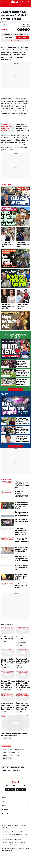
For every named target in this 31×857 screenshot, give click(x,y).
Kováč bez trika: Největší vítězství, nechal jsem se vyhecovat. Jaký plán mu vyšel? (22, 363)
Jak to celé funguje (15, 40)
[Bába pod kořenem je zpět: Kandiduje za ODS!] (7, 522)
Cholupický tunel (6, 770)
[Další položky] (28, 5)
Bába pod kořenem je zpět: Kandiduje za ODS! (21, 520)
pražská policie (15, 767)
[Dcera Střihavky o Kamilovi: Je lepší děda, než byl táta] (7, 586)
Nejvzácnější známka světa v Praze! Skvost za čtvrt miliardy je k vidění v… (22, 540)
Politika (3, 424)
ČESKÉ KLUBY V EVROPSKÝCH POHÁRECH (15, 336)
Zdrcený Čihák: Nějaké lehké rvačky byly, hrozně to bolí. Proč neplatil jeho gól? (22, 381)
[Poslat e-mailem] (28, 29)
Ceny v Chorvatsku (7, 758)
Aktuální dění (6, 746)
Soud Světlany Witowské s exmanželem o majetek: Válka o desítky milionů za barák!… (21, 495)
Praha (20, 770)
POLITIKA (4, 394)
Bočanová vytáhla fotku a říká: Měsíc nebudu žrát (21, 567)
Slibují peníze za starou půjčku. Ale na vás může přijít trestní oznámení (21, 514)
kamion (3, 767)
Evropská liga (5, 367)
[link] (7, 786)
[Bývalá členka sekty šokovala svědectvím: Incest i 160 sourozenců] (7, 559)
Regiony (5, 755)
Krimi (19, 752)
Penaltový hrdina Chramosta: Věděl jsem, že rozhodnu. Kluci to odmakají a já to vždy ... (22, 372)
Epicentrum (12, 752)
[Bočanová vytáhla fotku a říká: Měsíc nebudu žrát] (7, 568)
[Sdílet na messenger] (23, 29)
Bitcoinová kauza (14, 755)
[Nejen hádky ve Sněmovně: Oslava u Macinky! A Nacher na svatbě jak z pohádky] (7, 531)
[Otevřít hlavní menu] (1, 1)
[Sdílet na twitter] (21, 29)
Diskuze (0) (4, 29)
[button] (10, 789)
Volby (10, 749)
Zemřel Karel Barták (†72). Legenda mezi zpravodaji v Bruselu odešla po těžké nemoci (22, 438)
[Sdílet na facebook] (18, 29)
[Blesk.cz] (15, 1)
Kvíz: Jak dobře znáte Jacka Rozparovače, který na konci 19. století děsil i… (21, 577)
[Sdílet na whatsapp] (26, 29)
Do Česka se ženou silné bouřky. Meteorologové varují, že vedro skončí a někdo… (22, 484)
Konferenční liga (5, 376)
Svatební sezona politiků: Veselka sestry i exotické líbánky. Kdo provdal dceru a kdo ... (22, 429)
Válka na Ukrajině (19, 749)
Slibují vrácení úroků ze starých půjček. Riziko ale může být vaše (21, 549)
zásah (8, 767)
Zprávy (4, 749)
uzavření (22, 767)
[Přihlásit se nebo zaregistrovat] (28, 1)
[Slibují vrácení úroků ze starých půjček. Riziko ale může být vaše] (7, 550)
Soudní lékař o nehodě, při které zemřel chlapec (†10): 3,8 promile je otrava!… (22, 505)
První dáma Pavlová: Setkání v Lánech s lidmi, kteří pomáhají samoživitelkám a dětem (22, 420)
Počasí (4, 752)
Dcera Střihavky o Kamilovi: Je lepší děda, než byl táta (21, 585)
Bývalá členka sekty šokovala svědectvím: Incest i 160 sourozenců (22, 558)
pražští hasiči (14, 770)
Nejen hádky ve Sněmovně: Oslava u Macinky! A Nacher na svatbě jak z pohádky (21, 531)
